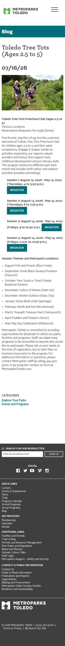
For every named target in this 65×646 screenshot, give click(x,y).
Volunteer (7, 524)
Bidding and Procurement (16, 583)
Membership (9, 520)
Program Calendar (12, 501)
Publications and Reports (15, 576)
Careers (6, 488)
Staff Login (8, 556)
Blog (7, 32)
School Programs (11, 505)
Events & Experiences (14, 491)
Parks (5, 495)
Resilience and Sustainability (17, 589)
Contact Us (8, 569)
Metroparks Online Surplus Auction (21, 586)
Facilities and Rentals (13, 536)
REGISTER (17, 190)
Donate (6, 527)
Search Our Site (37, 628)
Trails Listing (9, 539)
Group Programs (11, 508)
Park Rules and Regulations (17, 546)
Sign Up (54, 454)
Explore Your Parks (14, 400)
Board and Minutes (12, 549)
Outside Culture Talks (14, 553)
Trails (5, 498)
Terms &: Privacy (12, 628)
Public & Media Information (17, 573)
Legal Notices (9, 579)
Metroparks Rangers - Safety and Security (25, 559)
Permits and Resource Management (22, 543)
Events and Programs (15, 404)
